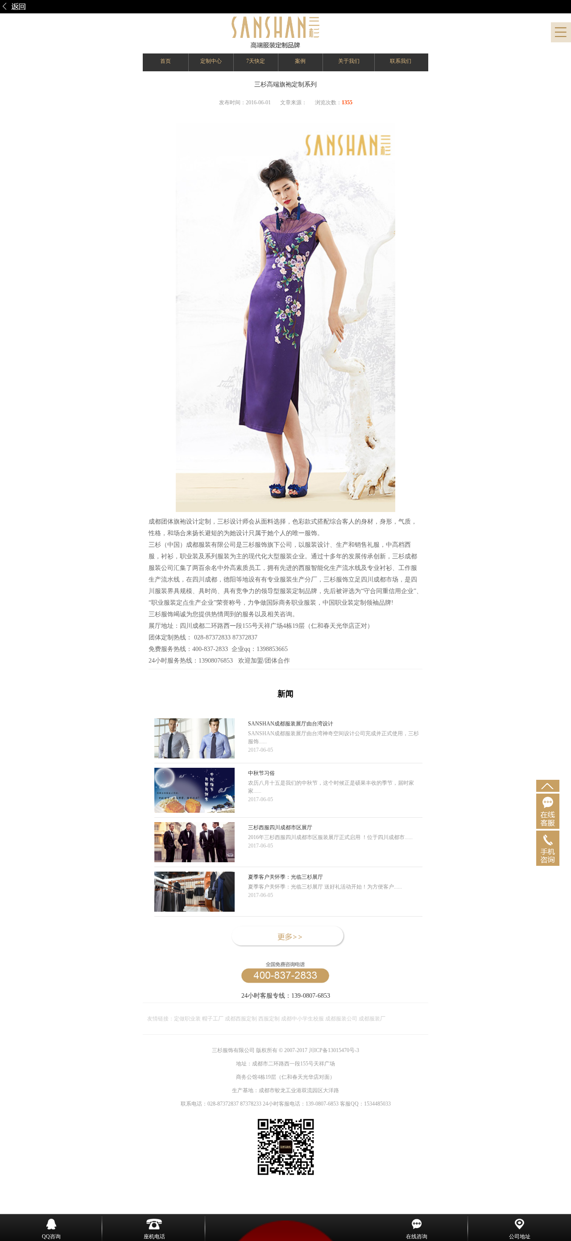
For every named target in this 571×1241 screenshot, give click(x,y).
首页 (165, 61)
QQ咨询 (51, 1236)
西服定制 (269, 1019)
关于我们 (349, 61)
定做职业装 (187, 1019)
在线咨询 (416, 1236)
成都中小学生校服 (303, 1019)
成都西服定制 (240, 1019)
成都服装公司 (341, 1019)
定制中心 (211, 61)
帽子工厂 (212, 1019)
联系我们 (400, 61)
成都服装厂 (371, 1019)
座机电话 (154, 1236)
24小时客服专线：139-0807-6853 (285, 995)
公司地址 (519, 1236)
